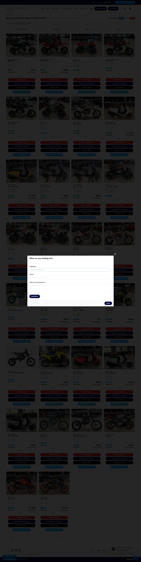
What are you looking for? (38, 282)
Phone (32, 274)
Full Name (33, 266)
